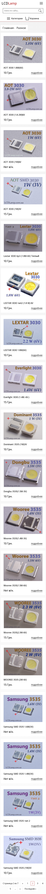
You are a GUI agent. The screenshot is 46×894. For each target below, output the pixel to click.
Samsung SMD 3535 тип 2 (17, 820)
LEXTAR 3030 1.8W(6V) (15, 350)
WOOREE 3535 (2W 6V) (15, 679)
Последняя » (30, 888)
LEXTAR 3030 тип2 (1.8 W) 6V (18, 303)
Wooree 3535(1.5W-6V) (15, 585)
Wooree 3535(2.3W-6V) (15, 632)
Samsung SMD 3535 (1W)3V (18, 867)
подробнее (36, 72)
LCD (9, 3)
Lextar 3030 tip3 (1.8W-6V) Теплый (21, 255)
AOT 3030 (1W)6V (12, 161)
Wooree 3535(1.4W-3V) (15, 538)
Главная (8, 28)
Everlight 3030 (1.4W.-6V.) (16, 397)
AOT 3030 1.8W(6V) (13, 67)
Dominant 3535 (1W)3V (15, 444)
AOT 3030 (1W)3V (12, 208)
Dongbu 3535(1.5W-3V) (15, 491)
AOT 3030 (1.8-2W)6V (14, 114)
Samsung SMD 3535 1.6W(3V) (18, 726)
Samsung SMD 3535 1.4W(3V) (18, 773)
